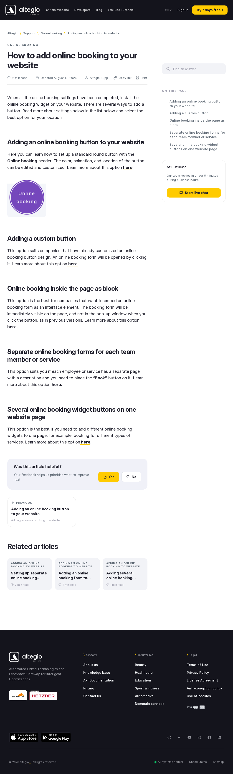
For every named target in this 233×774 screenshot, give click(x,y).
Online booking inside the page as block (197, 122)
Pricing (88, 688)
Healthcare (144, 672)
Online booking (51, 33)
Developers (82, 10)
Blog (99, 10)
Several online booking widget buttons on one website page (194, 147)
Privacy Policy (198, 672)
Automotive (144, 696)
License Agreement (202, 680)
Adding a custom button (189, 113)
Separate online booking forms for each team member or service (197, 134)
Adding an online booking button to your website (196, 103)
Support (29, 33)
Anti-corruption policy (204, 688)
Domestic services (149, 704)
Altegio (12, 33)
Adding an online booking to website (93, 33)
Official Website (57, 10)
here (127, 167)
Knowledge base (96, 672)
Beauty (140, 665)
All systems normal (170, 762)
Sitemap (218, 762)
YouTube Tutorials (121, 10)
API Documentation (98, 680)
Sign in (182, 10)
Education (143, 680)
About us (90, 665)
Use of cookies (199, 696)
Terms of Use (197, 665)
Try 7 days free (209, 10)
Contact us (92, 696)
